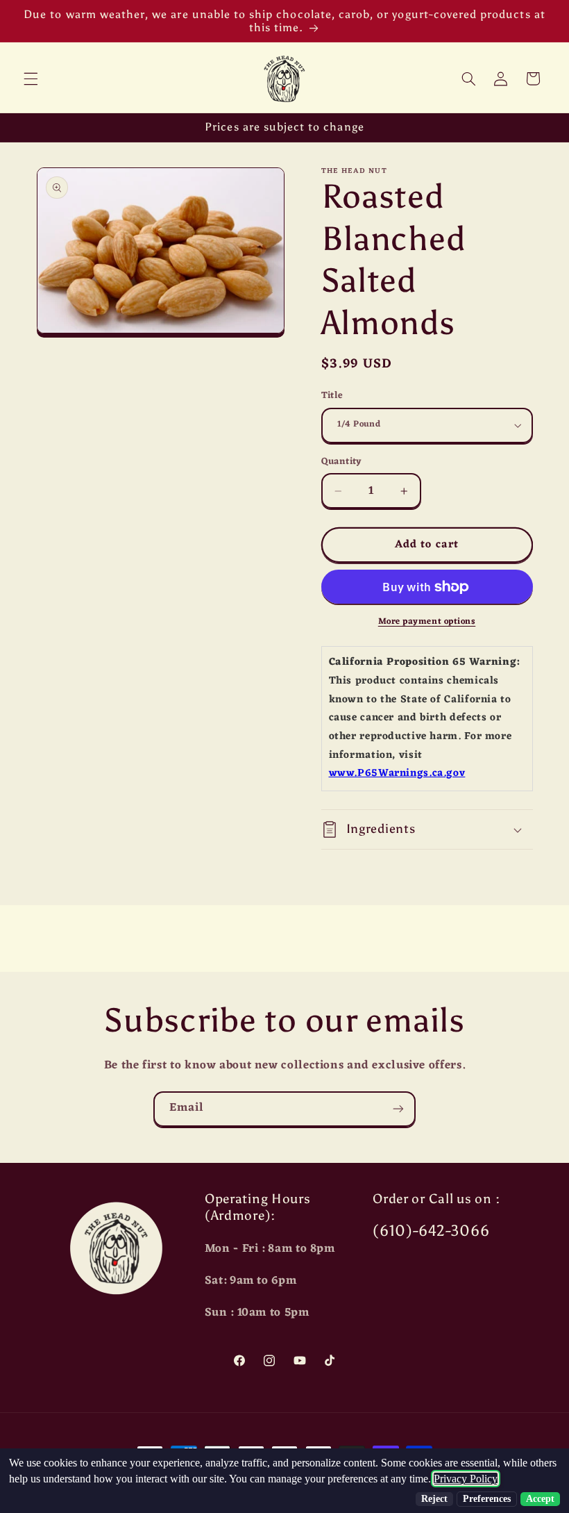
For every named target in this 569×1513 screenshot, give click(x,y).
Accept (540, 1499)
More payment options (427, 622)
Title (332, 396)
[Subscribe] (398, 1109)
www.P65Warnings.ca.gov (397, 773)
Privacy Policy (466, 1479)
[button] (30, 78)
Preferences (487, 1499)
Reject (434, 1499)
